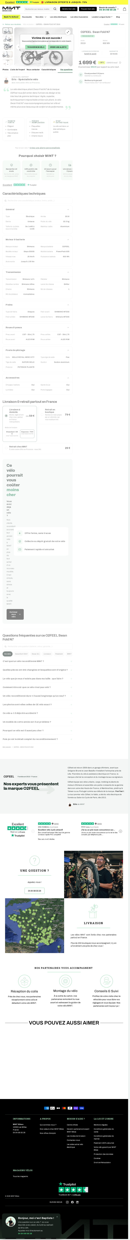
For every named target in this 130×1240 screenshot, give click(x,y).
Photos (6, 70)
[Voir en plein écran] (68, 32)
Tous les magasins (20, 1176)
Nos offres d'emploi (48, 1133)
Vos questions (66, 70)
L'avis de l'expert (17, 70)
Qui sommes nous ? (48, 1125)
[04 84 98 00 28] (34, 874)
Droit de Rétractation (102, 1162)
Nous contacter (33, 70)
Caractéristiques (49, 70)
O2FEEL (9, 776)
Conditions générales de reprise (104, 1137)
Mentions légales (101, 1125)
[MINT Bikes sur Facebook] (72, 1202)
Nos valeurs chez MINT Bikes (52, 1129)
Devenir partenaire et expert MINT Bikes (78, 1130)
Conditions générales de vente (104, 1130)
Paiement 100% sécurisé (104, 1143)
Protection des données (103, 1154)
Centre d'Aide (72, 1125)
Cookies (97, 1158)
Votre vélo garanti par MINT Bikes (105, 1148)
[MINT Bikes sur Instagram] (67, 1202)
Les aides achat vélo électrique (75, 1145)
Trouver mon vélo (35, 47)
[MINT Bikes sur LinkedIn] (77, 1203)
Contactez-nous (73, 1140)
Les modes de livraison (76, 1136)
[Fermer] (57, 1216)
